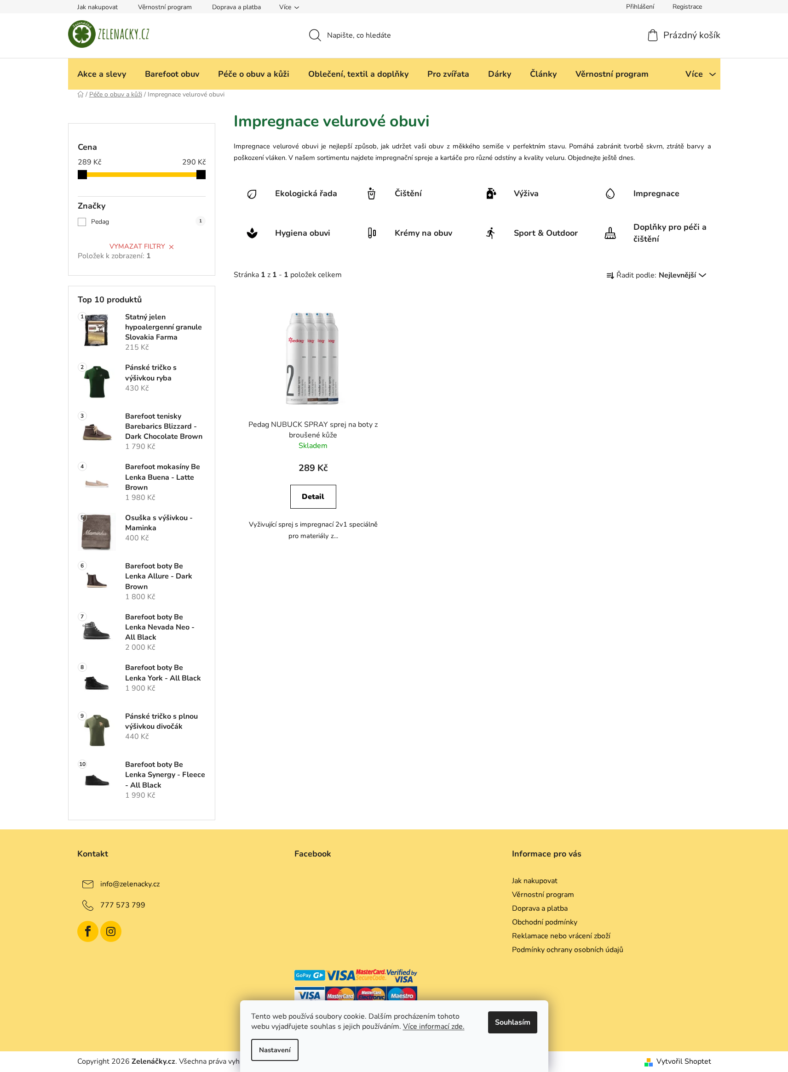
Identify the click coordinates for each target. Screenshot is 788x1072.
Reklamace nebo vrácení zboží (561, 936)
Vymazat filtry (137, 246)
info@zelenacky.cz (130, 884)
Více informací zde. (434, 1026)
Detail (313, 497)
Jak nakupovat (97, 7)
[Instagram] (110, 931)
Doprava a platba (236, 7)
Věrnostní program (165, 7)
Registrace (687, 6)
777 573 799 (122, 905)
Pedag (146, 221)
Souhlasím (512, 1022)
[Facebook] (87, 931)
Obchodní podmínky (544, 922)
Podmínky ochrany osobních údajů (567, 950)
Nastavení (275, 1050)
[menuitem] (101, 74)
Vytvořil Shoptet (683, 1061)
